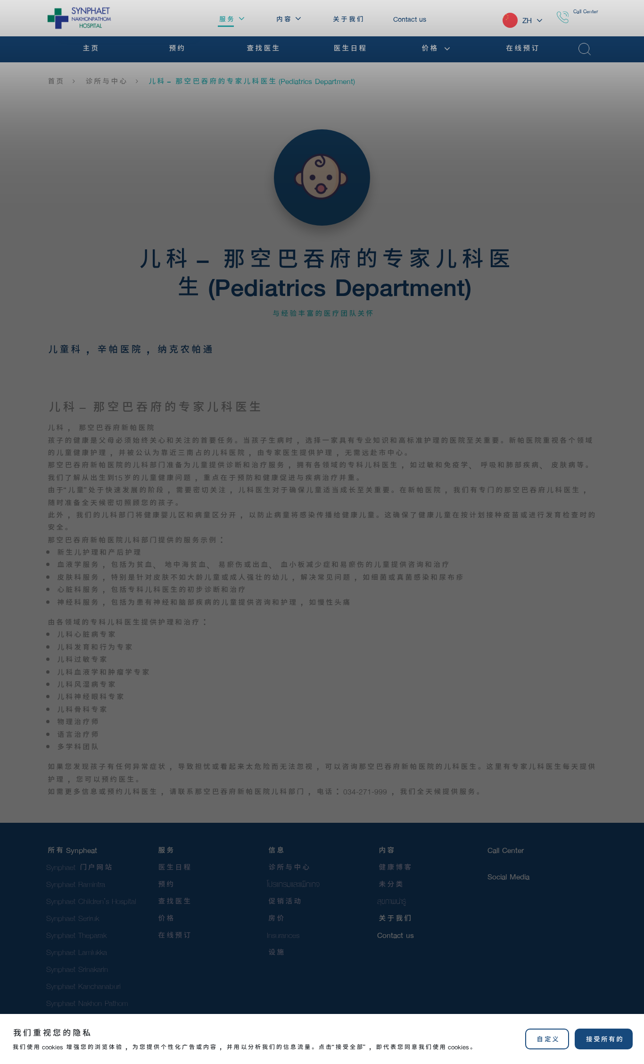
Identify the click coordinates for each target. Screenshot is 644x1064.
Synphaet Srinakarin (77, 969)
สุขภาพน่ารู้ (391, 901)
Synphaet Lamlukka (76, 952)
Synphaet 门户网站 (79, 867)
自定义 (547, 1039)
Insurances (283, 935)
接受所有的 (604, 1039)
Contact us (395, 935)
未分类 (390, 884)
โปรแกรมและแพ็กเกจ (293, 884)
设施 (275, 952)
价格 (165, 918)
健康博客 (394, 867)
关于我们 (394, 918)
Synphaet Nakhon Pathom (87, 1003)
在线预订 (173, 935)
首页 (54, 81)
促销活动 (284, 901)
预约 (165, 884)
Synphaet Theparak (76, 935)
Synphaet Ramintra (75, 884)
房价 (275, 918)
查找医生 (173, 901)
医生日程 (173, 867)
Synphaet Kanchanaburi (83, 986)
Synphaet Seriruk (72, 918)
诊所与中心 (105, 81)
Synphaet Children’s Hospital (91, 901)
